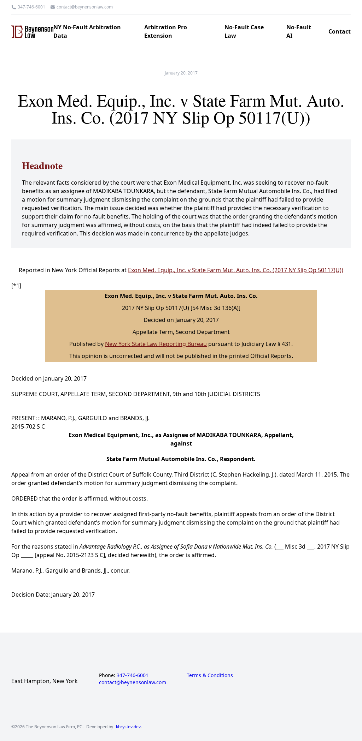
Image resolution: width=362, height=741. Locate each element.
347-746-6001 (31, 7)
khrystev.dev (128, 727)
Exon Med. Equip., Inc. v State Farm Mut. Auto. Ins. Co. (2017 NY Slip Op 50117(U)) (235, 270)
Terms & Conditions (210, 675)
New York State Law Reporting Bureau (156, 344)
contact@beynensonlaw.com (85, 7)
